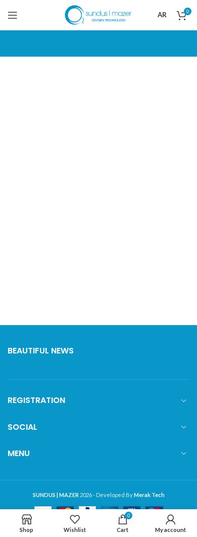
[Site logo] (99, 14)
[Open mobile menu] (13, 15)
